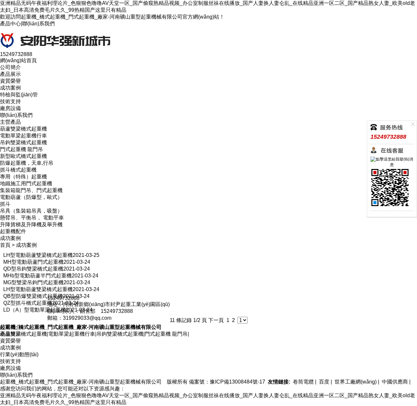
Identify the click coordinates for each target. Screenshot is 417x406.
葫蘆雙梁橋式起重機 (23, 129)
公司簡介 (10, 67)
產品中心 (10, 23)
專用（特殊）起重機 (23, 176)
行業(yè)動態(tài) (19, 354)
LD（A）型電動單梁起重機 (34, 310)
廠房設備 (10, 108)
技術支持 (10, 101)
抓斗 (5, 204)
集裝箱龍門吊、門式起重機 (31, 190)
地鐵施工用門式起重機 (26, 183)
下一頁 (216, 320)
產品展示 (10, 74)
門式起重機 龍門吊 (21, 149)
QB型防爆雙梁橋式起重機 (33, 296)
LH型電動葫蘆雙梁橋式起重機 (38, 255)
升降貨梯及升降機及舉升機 (31, 224)
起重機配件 (13, 231)
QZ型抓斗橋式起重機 (27, 303)
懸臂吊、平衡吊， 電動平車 (32, 217)
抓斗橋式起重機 (18, 170)
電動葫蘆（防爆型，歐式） (31, 197)
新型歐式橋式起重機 (23, 156)
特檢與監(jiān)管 (19, 94)
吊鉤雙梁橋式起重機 (23, 142)
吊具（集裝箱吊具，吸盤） (31, 211)
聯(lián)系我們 (38, 23)
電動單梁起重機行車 (23, 135)
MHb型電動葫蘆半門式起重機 (37, 275)
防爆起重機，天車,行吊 (26, 163)
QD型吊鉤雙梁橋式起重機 (33, 269)
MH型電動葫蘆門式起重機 (33, 262)
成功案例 (10, 88)
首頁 (5, 245)
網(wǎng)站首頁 (18, 60)
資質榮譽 (10, 81)
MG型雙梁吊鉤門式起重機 (33, 282)
